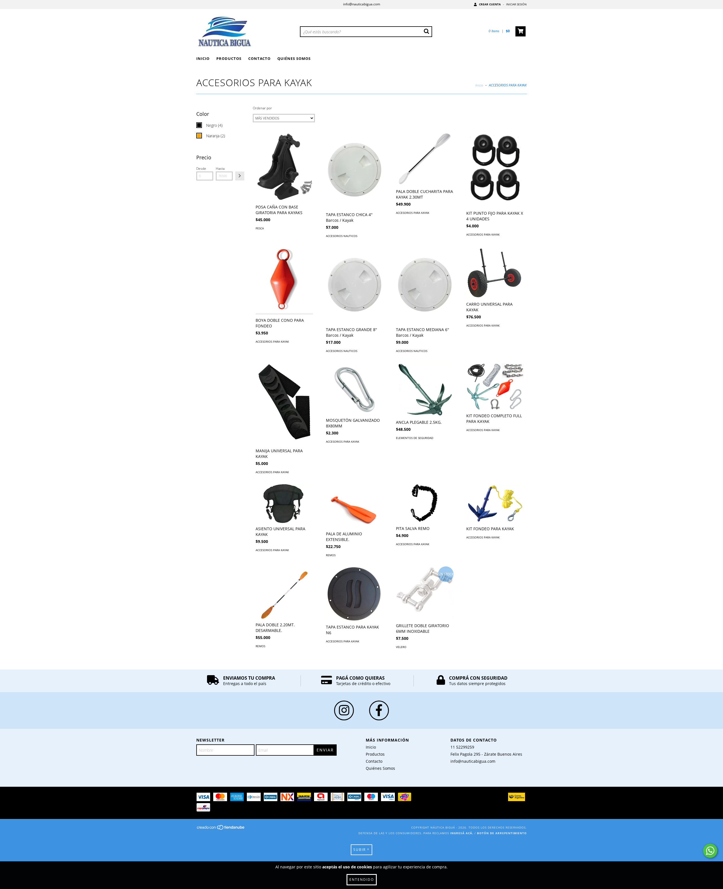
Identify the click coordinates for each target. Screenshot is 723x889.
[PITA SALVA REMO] (425, 503)
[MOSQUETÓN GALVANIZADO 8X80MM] (355, 388)
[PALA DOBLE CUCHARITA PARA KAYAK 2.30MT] (425, 159)
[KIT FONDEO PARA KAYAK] (495, 503)
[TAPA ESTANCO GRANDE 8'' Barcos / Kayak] (355, 285)
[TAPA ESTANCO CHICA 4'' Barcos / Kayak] (355, 170)
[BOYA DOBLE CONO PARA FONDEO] (284, 281)
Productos (228, 58)
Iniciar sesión (516, 4)
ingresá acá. (461, 833)
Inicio (203, 58)
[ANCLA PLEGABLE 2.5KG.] (425, 389)
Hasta (220, 168)
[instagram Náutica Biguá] (344, 710)
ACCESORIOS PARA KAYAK (412, 213)
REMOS (331, 555)
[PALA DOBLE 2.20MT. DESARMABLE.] (284, 592)
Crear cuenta (490, 4)
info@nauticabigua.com (361, 4)
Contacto (259, 58)
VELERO (401, 647)
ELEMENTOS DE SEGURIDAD (414, 438)
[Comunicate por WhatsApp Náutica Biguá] (710, 851)
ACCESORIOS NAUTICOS (341, 236)
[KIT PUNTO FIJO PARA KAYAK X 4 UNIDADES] (495, 170)
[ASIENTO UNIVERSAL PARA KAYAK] (284, 503)
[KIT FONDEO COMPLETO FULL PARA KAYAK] (495, 386)
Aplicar (239, 176)
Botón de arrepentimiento (502, 833)
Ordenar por (262, 108)
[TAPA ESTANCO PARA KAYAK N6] (355, 593)
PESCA (260, 228)
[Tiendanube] (221, 829)
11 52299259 (462, 747)
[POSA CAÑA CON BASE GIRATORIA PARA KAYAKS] (284, 166)
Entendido (361, 879)
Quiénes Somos (294, 58)
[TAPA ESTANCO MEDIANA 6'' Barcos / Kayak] (425, 285)
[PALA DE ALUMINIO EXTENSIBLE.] (355, 505)
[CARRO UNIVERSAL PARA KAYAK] (495, 273)
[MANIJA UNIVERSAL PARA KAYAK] (284, 403)
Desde (201, 168)
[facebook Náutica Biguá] (379, 710)
